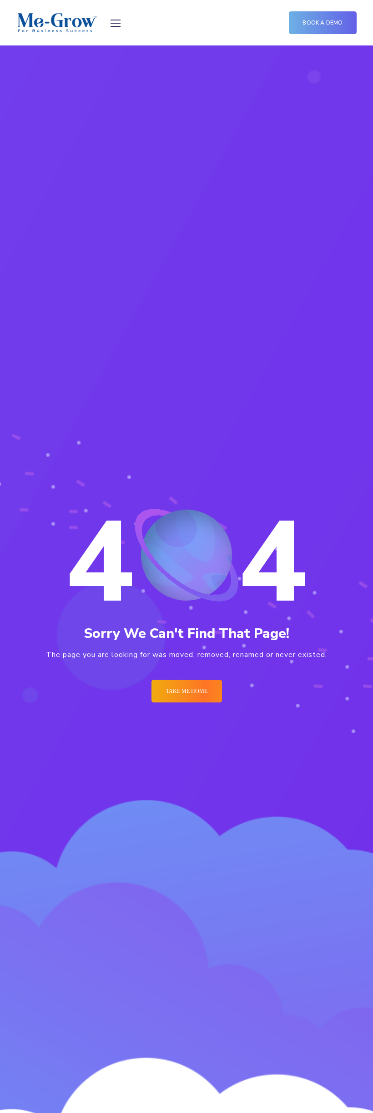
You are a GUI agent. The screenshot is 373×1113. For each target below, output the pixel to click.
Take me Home (186, 691)
